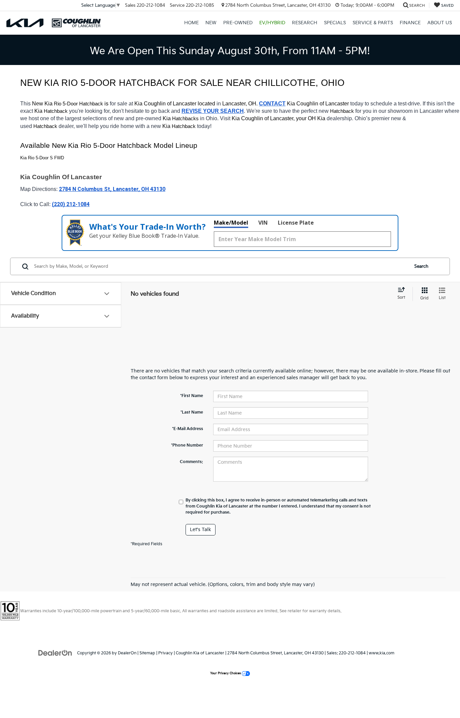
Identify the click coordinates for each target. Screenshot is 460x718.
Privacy (165, 653)
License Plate (296, 222)
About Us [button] (439, 23)
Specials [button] (335, 23)
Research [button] (304, 23)
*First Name (191, 395)
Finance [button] (410, 23)
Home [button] (191, 23)
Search (421, 266)
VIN (263, 222)
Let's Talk (200, 529)
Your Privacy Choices (226, 673)
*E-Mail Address (187, 428)
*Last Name (191, 412)
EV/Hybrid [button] (272, 23)
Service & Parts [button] (373, 23)
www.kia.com (381, 653)
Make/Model (231, 222)
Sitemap (147, 653)
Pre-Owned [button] (238, 23)
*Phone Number (187, 445)
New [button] (211, 23)
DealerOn (127, 653)
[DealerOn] (55, 653)
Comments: (191, 461)
